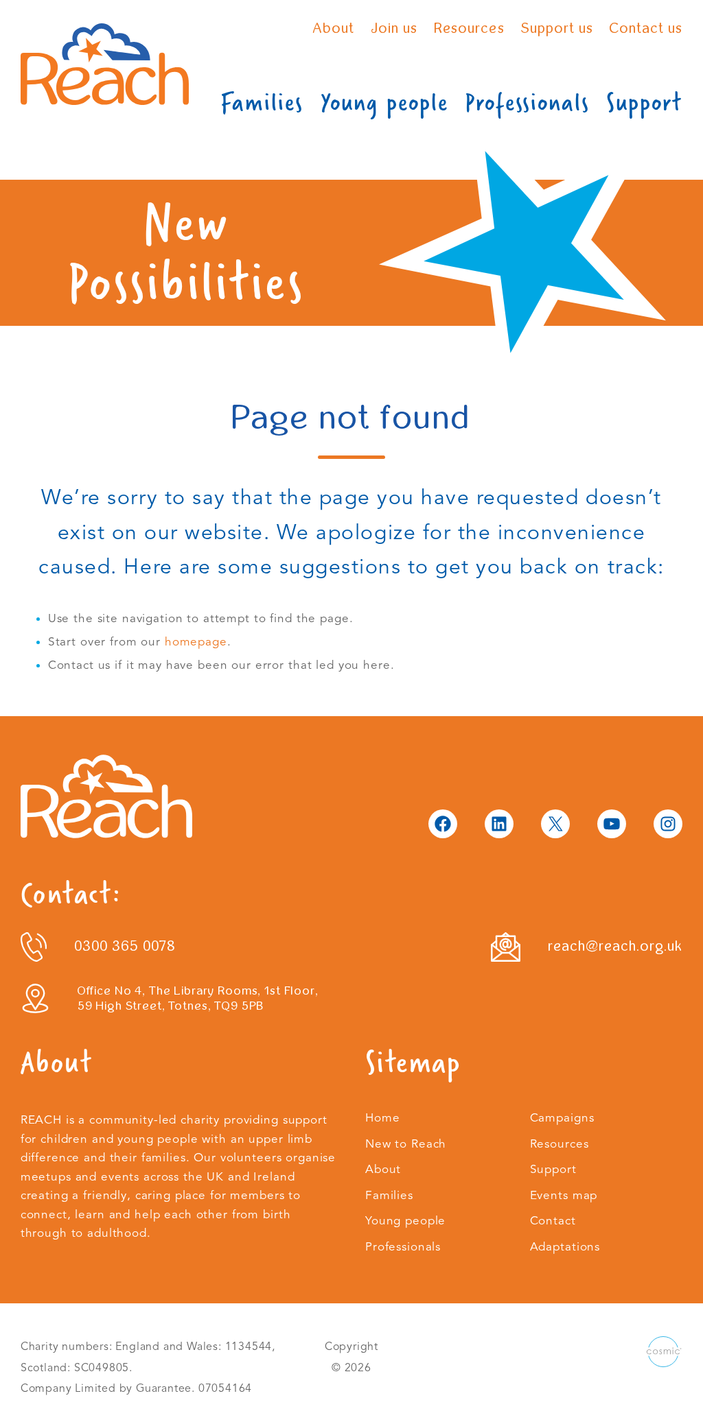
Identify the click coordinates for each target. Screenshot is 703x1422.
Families (261, 102)
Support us (557, 28)
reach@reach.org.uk (615, 946)
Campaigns (562, 1118)
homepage (196, 642)
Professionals (527, 102)
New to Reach (405, 1144)
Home (382, 1118)
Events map (564, 1195)
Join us (394, 28)
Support (644, 102)
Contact (553, 1220)
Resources (469, 28)
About (333, 28)
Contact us (646, 28)
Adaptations (565, 1247)
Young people (384, 102)
